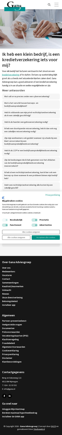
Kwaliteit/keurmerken (12, 286)
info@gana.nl (9, 389)
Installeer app (8, 305)
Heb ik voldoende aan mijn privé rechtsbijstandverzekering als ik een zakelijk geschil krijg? (30, 114)
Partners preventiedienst (14, 320)
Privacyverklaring (10, 354)
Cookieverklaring (10, 350)
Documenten (8, 328)
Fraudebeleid (8, 343)
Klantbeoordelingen (11, 361)
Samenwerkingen (10, 282)
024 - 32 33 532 (10, 385)
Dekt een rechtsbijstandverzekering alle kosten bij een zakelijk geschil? (28, 186)
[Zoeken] (49, 4)
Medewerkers (8, 271)
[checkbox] (5, 220)
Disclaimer (7, 358)
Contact (6, 279)
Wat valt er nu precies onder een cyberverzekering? (27, 96)
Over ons (6, 267)
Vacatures (7, 275)
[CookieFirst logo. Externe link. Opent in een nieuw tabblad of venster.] (3, 197)
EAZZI (53, 426)
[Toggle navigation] (56, 4)
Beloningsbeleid (10, 301)
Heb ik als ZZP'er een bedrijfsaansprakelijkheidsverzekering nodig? (30, 152)
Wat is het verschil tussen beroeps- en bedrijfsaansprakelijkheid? (21, 105)
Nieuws (5, 293)
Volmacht (6, 290)
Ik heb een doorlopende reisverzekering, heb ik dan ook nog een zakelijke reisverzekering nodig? (30, 130)
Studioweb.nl (39, 429)
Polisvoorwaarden (11, 332)
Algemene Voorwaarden (13, 346)
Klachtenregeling (10, 339)
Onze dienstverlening (12, 297)
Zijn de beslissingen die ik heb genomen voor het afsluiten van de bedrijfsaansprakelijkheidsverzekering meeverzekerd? (29, 162)
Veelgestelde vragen (12, 324)
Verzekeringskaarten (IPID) (15, 335)
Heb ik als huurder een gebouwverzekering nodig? (26, 122)
